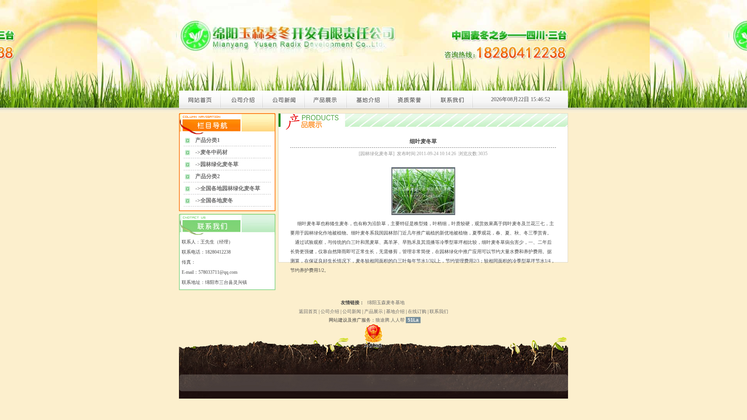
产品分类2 (207, 176)
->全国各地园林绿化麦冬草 (227, 188)
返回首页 (308, 311)
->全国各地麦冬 (214, 200)
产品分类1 (207, 140)
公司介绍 (330, 311)
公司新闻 (351, 311)
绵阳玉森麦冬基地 (386, 302)
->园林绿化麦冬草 (216, 164)
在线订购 (417, 311)
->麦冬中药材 (211, 152)
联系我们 (439, 311)
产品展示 (373, 311)
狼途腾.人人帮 (390, 320)
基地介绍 (395, 311)
